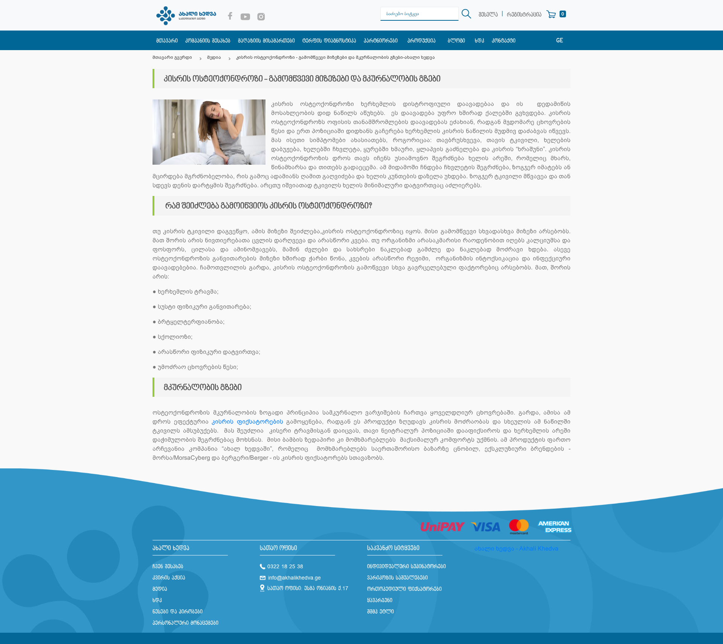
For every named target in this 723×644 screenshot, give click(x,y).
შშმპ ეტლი (380, 612)
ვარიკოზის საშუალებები (397, 578)
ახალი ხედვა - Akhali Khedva (516, 548)
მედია (214, 57)
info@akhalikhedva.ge (294, 578)
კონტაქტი (504, 41)
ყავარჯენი (379, 600)
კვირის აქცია (169, 578)
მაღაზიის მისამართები (266, 41)
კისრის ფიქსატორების (249, 421)
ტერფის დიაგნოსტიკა (329, 41)
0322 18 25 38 (285, 566)
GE (559, 41)
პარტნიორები (381, 41)
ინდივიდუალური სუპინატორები (406, 566)
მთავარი (167, 41)
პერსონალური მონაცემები (185, 623)
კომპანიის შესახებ (207, 41)
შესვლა (488, 15)
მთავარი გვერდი (172, 57)
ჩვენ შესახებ (168, 566)
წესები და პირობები (178, 612)
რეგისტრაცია (524, 15)
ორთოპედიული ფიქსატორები (404, 589)
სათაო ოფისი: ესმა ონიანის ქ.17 (307, 588)
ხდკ (479, 41)
